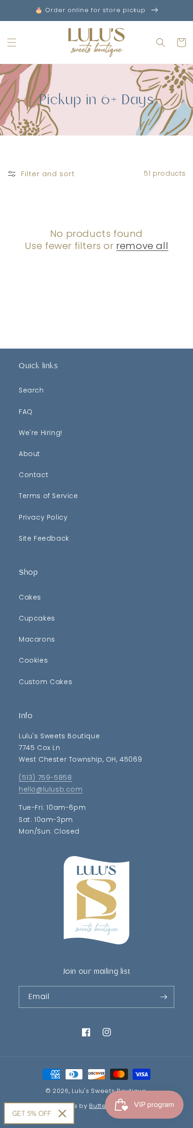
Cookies (33, 660)
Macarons (37, 639)
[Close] (62, 1113)
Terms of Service (48, 495)
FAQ (26, 411)
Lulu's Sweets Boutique (109, 1091)
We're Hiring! (40, 432)
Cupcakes (37, 618)
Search (31, 390)
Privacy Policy (43, 517)
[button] (11, 42)
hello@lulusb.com (51, 789)
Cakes (30, 597)
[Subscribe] (163, 997)
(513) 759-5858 (45, 777)
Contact (33, 474)
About (29, 453)
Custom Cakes (45, 681)
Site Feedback (44, 538)
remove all (142, 246)
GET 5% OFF (31, 1113)
